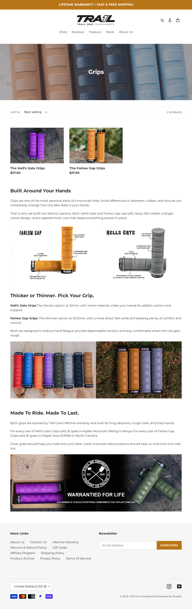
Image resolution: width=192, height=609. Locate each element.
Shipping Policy (52, 553)
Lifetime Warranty (65, 542)
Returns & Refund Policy (28, 547)
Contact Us (38, 542)
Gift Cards (59, 547)
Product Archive (22, 558)
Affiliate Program (22, 553)
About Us (17, 542)
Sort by (15, 112)
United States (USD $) (30, 586)
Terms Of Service (78, 558)
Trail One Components (143, 596)
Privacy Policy (50, 558)
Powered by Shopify (170, 596)
